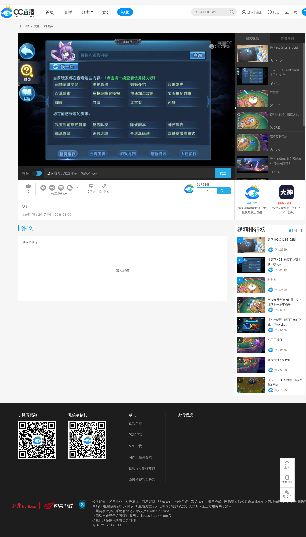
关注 (223, 191)
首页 (49, 12)
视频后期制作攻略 (142, 468)
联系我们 (165, 501)
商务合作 (181, 501)
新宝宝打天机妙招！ (281, 360)
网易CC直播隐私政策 (108, 506)
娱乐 (106, 12)
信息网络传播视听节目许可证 (114, 520)
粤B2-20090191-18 (106, 525)
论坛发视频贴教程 (142, 479)
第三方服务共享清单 (217, 506)
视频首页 (135, 423)
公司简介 (99, 501)
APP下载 (135, 445)
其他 (37, 26)
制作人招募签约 (140, 457)
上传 (287, 467)
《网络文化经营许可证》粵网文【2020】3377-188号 (131, 515)
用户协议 (214, 501)
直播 (68, 12)
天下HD (24, 26)
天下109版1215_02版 (282, 239)
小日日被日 (275, 340)
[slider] (126, 154)
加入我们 (198, 501)
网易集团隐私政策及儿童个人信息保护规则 (256, 501)
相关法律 (132, 501)
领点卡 (287, 496)
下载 (293, 12)
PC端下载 (136, 434)
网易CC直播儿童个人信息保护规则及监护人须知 (163, 506)
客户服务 (115, 501)
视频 (125, 12)
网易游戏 (148, 501)
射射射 (272, 279)
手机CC (287, 482)
